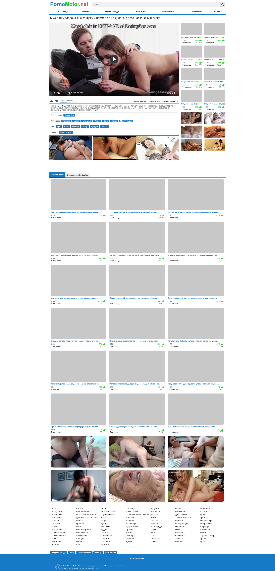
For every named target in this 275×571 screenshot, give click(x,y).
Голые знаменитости (86, 514)
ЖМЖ (153, 517)
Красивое (56, 523)
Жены (114, 121)
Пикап (178, 529)
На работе (180, 526)
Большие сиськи (108, 511)
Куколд (104, 523)
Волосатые (57, 514)
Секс (106, 121)
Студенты (155, 538)
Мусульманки (132, 526)
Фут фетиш (106, 541)
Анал (103, 508)
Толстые (179, 538)
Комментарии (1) (170, 101)
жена (66, 127)
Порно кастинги (59, 532)
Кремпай (80, 523)
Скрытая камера (208, 535)
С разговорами (59, 535)
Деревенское (181, 514)
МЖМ (54, 526)
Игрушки (55, 520)
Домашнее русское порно (88, 517)
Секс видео (63, 11)
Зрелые (203, 517)
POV (54, 508)
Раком (97, 121)
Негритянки (57, 529)
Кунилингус (131, 523)
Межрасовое (206, 523)
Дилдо (203, 514)
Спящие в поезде (58, 553)
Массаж (154, 523)
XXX (97, 568)
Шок (78, 544)
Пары (153, 529)
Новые (85, 11)
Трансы (203, 538)
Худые (129, 541)
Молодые (87, 121)
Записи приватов (183, 517)
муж (59, 127)
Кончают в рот (206, 520)
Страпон (130, 538)
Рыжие (203, 532)
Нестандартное (83, 529)
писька (104, 127)
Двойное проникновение (137, 514)
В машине (180, 511)
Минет (76, 121)
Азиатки (80, 508)
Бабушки (155, 508)
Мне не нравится (56, 101)
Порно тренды (111, 11)
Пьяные (104, 532)
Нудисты (105, 529)
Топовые (141, 11)
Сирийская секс (84, 553)
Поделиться (154, 101)
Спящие (80, 538)
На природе (156, 526)
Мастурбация (126, 121)
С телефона (106, 535)
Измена (79, 520)
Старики (105, 538)
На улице (204, 526)
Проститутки (82, 532)
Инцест (104, 520)
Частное (179, 541)
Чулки (203, 541)
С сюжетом (81, 535)
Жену (71, 553)
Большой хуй (132, 511)
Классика (66, 121)
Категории (196, 11)
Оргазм (129, 529)
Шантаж (55, 544)
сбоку (84, 127)
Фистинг (80, 541)
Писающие (205, 529)
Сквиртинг (180, 535)
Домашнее (57, 517)
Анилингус (130, 508)
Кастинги (130, 520)
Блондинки (57, 511)
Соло (54, 538)
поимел (75, 127)
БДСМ (178, 508)
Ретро (153, 532)
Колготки (179, 520)
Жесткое (130, 517)
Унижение (56, 541)
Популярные (167, 11)
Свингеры (130, 535)
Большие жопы (83, 511)
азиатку (98, 553)
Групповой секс (108, 514)
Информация (140, 101)
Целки (153, 541)
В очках (203, 511)
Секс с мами (110, 553)
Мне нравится (51, 101)
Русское (179, 532)
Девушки (155, 514)
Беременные (206, 508)
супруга (94, 127)
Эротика (105, 544)
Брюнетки (155, 511)
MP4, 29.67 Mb (66, 132)
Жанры (217, 11)
